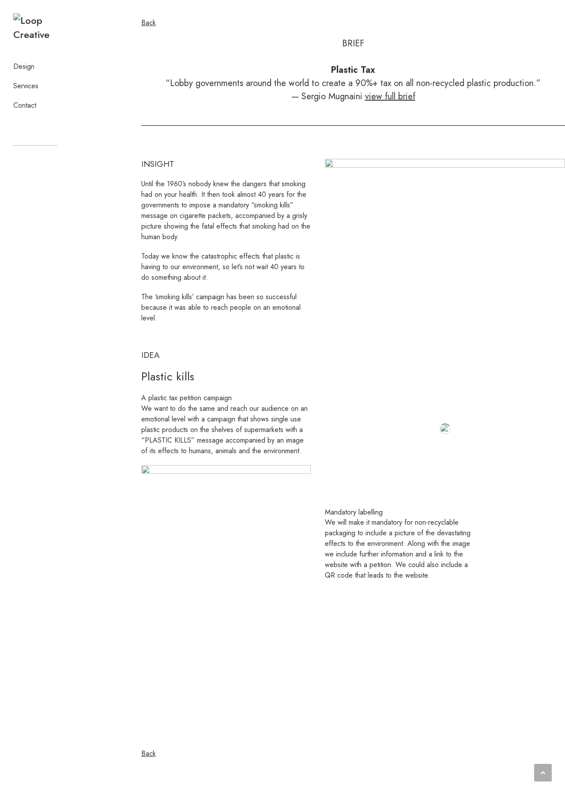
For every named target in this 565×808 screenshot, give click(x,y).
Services (25, 86)
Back (148, 23)
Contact (24, 105)
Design (23, 66)
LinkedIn (19, 126)
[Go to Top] (543, 773)
